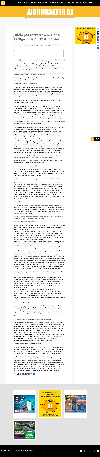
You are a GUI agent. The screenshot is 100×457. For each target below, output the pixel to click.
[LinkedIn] (98, 41)
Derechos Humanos (27, 45)
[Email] (98, 44)
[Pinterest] (98, 38)
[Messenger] (98, 35)
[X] (98, 32)
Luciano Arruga (45, 45)
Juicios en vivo (52, 3)
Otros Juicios (71, 3)
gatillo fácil (34, 45)
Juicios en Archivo (61, 3)
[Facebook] (98, 29)
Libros (19, 3)
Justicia (39, 45)
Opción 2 (96, 142)
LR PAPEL (85, 3)
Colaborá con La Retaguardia (29, 3)
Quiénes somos (92, 3)
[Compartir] (98, 48)
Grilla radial (78, 3)
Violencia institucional (55, 45)
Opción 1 (96, 141)
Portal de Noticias (43, 3)
